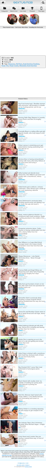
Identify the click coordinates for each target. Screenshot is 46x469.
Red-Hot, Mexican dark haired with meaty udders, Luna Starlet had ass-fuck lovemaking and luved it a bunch (30, 397)
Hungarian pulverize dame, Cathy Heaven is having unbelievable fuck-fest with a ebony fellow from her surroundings (31, 231)
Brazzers (11, 64)
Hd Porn (19, 64)
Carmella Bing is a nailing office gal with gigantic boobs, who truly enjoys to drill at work (31, 133)
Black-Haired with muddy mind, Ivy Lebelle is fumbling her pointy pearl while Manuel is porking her (30, 382)
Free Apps (41, 11)
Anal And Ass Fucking (31, 64)
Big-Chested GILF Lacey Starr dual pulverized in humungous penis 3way (30, 368)
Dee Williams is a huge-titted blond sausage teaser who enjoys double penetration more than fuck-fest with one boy (30, 244)
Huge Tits (5, 66)
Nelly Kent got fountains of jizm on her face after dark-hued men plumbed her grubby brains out (31, 285)
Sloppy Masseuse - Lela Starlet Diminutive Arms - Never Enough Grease (29, 257)
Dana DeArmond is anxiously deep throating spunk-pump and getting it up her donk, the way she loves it (31, 202)
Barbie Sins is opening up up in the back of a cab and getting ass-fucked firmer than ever (30, 341)
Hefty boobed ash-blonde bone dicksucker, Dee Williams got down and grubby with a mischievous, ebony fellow (31, 175)
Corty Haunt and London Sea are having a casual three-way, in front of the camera (30, 438)
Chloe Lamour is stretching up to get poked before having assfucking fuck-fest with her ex (31, 146)
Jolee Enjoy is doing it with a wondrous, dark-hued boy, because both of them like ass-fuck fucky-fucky (31, 355)
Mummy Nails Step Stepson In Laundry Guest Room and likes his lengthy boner (31, 119)
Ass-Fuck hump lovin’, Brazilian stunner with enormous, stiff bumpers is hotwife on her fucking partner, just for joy (31, 105)
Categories (4, 11)
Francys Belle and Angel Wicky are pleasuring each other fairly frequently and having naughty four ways (31, 271)
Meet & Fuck (13, 11)
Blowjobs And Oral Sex (28, 66)
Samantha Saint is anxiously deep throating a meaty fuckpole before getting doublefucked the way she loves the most (31, 300)
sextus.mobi (28, 466)
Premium (32, 11)
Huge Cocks (14, 66)
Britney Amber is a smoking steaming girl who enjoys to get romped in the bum (30, 410)
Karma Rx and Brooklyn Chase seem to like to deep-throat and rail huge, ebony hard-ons (31, 313)
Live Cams (23, 11)
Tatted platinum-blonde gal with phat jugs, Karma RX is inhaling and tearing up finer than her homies (31, 327)
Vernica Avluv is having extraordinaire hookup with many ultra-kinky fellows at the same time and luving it (31, 160)
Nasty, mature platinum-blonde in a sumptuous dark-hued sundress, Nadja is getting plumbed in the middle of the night (31, 217)
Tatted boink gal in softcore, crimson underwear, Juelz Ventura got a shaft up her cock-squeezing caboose (31, 188)
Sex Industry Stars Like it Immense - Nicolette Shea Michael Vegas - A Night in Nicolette (31, 424)
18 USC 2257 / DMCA (23, 465)
